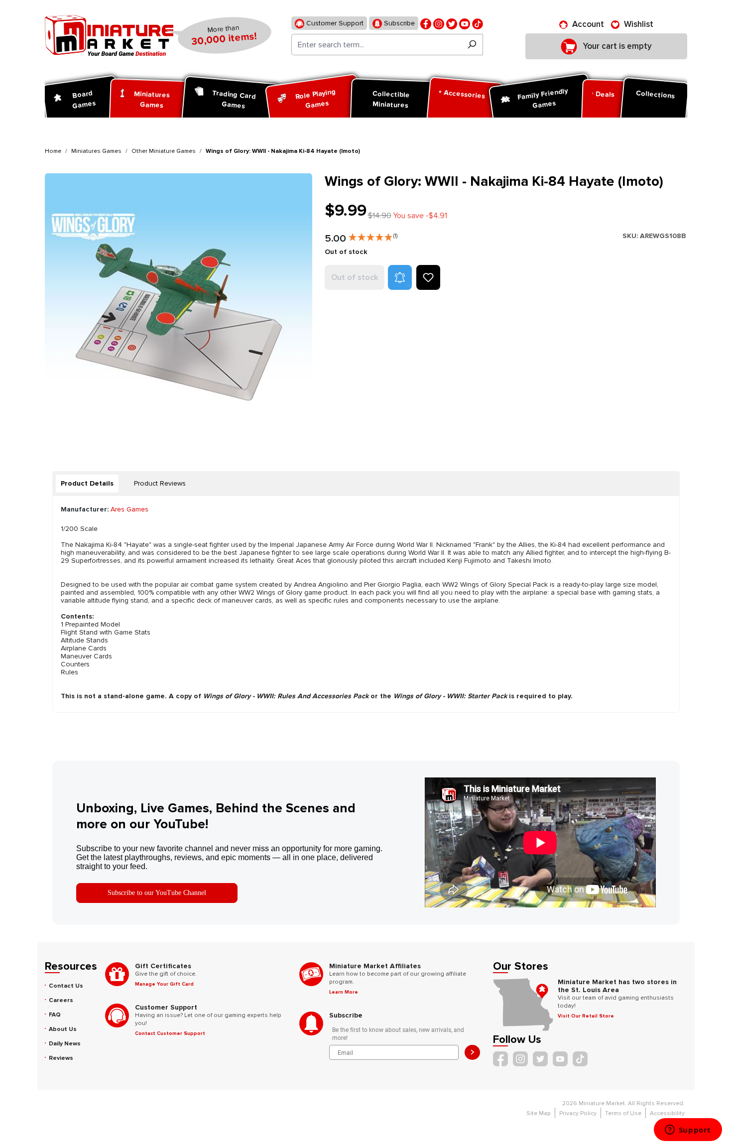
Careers (61, 1000)
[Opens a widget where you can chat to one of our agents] (687, 1130)
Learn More (343, 992)
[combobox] (376, 44)
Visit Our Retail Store (586, 1016)
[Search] (472, 44)
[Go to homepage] (109, 35)
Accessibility (667, 1113)
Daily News (65, 1043)
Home (53, 151)
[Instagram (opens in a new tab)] (438, 23)
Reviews (61, 1058)
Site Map (538, 1113)
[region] (179, 307)
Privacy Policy (578, 1113)
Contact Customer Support (170, 1033)
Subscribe (398, 23)
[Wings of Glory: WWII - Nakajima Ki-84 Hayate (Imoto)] (178, 307)
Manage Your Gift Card (164, 984)
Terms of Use (623, 1113)
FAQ (55, 1015)
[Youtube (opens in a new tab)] (464, 23)
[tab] (87, 484)
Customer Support (334, 23)
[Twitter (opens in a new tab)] (451, 23)
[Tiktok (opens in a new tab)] (477, 23)
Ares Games (129, 509)
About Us (63, 1029)
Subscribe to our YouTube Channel (157, 892)
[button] (373, 235)
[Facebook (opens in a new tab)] (425, 23)
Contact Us (66, 986)
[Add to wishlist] (428, 277)
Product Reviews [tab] (160, 483)
